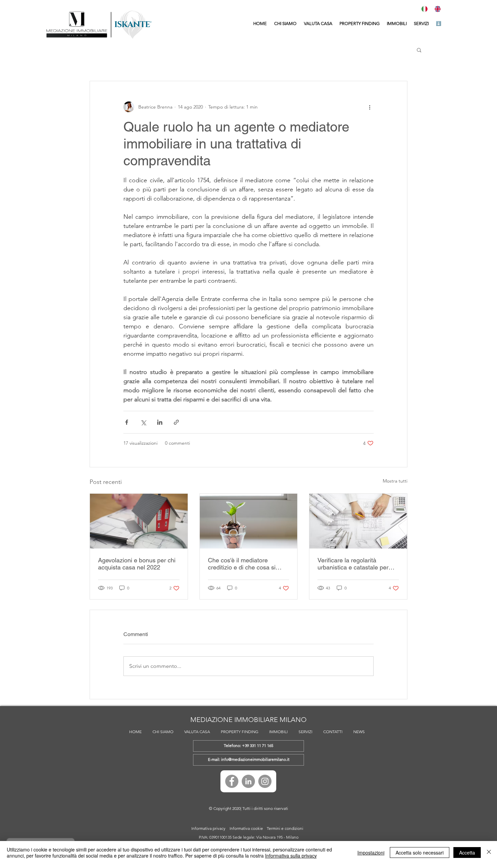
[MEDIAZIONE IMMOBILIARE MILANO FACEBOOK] (231, 781)
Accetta (467, 852)
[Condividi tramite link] (176, 422)
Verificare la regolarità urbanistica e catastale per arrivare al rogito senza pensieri (352, 564)
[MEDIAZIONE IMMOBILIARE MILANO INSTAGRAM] (264, 781)
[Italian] (425, 9)
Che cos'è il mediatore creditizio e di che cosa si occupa (242, 564)
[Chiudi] (489, 852)
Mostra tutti (395, 481)
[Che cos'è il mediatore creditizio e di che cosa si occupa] (249, 521)
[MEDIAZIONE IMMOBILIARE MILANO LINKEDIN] (248, 781)
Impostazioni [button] (370, 852)
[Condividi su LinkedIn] (160, 422)
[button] (396, 23)
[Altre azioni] (369, 107)
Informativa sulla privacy (291, 855)
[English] (439, 9)
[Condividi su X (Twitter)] (143, 422)
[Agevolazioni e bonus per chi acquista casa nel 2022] (139, 521)
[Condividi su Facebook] (126, 422)
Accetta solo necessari (420, 852)
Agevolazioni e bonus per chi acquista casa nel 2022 (136, 564)
